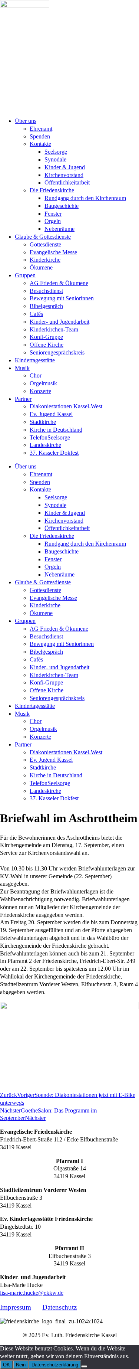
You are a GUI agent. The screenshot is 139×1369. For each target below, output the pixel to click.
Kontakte (40, 144)
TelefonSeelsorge (50, 437)
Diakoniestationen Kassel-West (66, 406)
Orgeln (52, 221)
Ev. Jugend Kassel (51, 414)
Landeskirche (45, 445)
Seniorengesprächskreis (57, 352)
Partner (23, 399)
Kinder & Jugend (64, 167)
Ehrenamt (41, 128)
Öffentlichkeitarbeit (67, 182)
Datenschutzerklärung (55, 1365)
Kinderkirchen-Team (54, 329)
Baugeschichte (61, 206)
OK (6, 1365)
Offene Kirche (46, 345)
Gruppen (25, 275)
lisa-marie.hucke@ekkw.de (31, 1293)
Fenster (53, 213)
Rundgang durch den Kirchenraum (85, 198)
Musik (22, 368)
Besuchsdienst (46, 291)
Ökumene (41, 267)
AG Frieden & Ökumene (59, 283)
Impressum (15, 1307)
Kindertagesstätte (35, 360)
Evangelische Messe (53, 252)
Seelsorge (55, 151)
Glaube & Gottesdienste (43, 236)
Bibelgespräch (46, 306)
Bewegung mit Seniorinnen (62, 298)
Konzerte (40, 391)
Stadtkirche (43, 422)
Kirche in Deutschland (56, 430)
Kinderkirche (45, 260)
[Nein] (84, 1366)
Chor (36, 375)
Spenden (40, 136)
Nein (21, 1365)
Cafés (36, 314)
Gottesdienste (45, 244)
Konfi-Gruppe (46, 337)
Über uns (25, 121)
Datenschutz (59, 1307)
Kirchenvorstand (63, 175)
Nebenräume (59, 229)
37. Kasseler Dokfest (54, 453)
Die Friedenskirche (52, 190)
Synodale (55, 159)
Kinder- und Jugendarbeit (59, 321)
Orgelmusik (43, 383)
